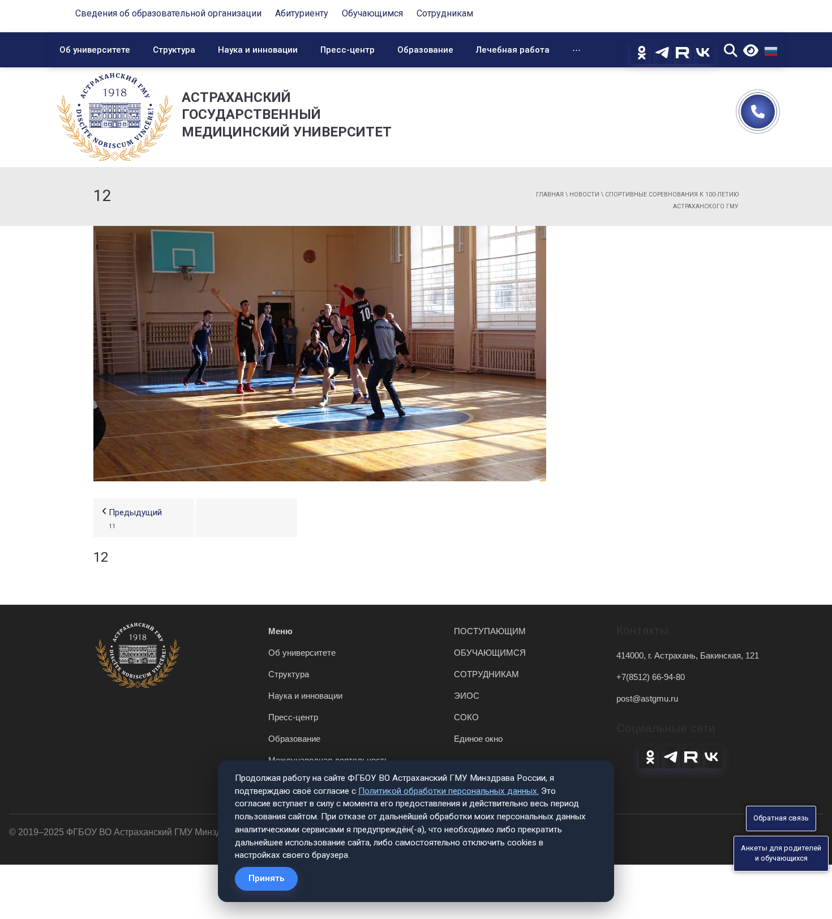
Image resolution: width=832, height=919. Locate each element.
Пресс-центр (347, 50)
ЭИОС (466, 695)
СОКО (466, 717)
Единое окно (478, 738)
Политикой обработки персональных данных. (448, 791)
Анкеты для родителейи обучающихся (781, 853)
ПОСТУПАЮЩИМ (490, 631)
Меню (280, 631)
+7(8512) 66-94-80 (650, 677)
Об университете (94, 50)
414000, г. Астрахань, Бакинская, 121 (687, 655)
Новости (584, 194)
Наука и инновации (258, 50)
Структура (174, 50)
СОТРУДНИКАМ (486, 674)
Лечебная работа (513, 50)
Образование (425, 50)
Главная (550, 194)
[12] (319, 353)
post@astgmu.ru (647, 698)
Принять (266, 878)
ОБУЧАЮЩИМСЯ (490, 652)
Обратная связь (781, 818)
